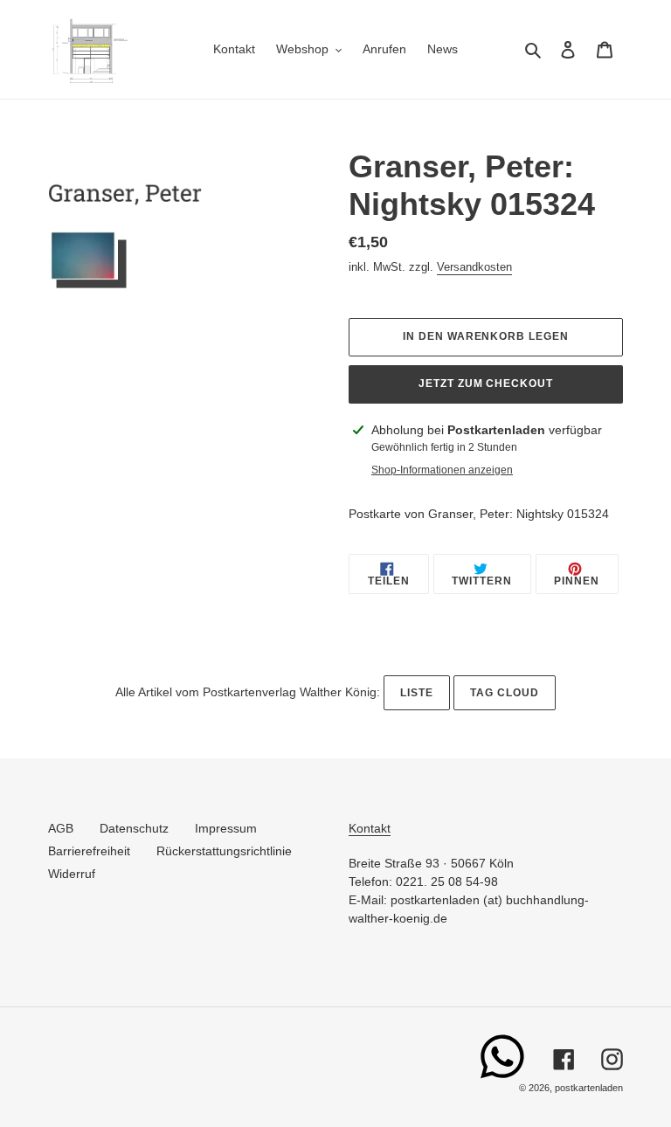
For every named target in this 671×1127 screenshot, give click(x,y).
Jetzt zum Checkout (486, 383)
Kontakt (370, 828)
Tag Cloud (504, 693)
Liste (416, 693)
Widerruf (71, 874)
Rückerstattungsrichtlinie (224, 851)
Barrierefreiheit (89, 851)
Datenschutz (134, 828)
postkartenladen (589, 1087)
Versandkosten (474, 266)
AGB (60, 828)
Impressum (226, 828)
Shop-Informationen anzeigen (442, 470)
